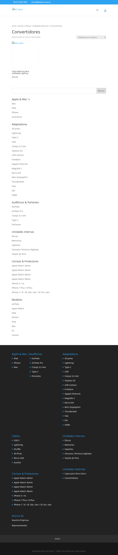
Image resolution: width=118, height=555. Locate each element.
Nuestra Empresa (20, 520)
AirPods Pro (17, 211)
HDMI (14, 195)
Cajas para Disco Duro (75, 473)
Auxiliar (17, 462)
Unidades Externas (40, 26)
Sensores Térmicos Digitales (25, 249)
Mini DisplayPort (20, 177)
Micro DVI (16, 173)
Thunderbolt (18, 181)
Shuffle (17, 449)
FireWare (16, 159)
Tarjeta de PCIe (19, 254)
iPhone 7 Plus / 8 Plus (22, 287)
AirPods (15, 304)
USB (14, 141)
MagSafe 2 (17, 168)
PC (13, 330)
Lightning (16, 133)
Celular (15, 335)
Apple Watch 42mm (21, 270)
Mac (14, 103)
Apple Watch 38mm (21, 279)
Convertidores (71, 478)
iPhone (15, 112)
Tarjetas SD (17, 150)
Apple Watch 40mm (21, 274)
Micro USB (19, 458)
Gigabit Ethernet (20, 164)
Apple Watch (18, 308)
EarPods (16, 206)
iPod (14, 321)
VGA (14, 186)
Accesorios (17, 116)
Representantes (19, 525)
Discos (15, 236)
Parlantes (16, 224)
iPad (14, 108)
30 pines (16, 128)
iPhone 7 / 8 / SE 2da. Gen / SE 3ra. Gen (31, 292)
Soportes (16, 245)
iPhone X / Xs (18, 283)
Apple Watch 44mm (21, 265)
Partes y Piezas (24, 26)
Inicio (14, 26)
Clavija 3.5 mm (19, 146)
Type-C (15, 137)
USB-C (17, 440)
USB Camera (18, 155)
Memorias (16, 240)
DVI (13, 190)
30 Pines (18, 453)
